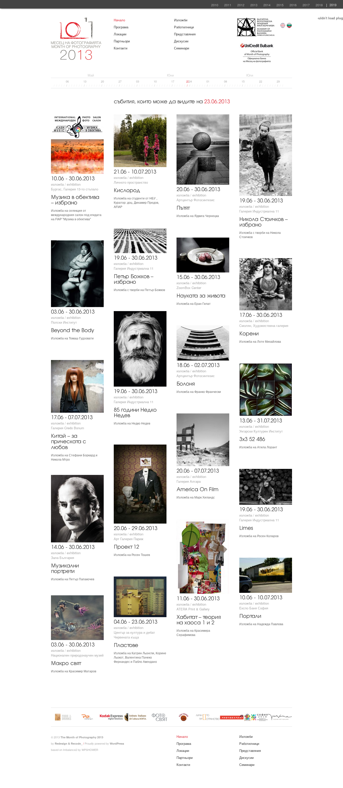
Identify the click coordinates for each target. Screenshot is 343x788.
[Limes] (246, 527)
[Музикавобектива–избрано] (76, 199)
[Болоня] (186, 383)
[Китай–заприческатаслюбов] (69, 441)
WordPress (117, 743)
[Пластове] (126, 644)
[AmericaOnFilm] (197, 488)
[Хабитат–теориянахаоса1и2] (199, 619)
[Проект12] (126, 546)
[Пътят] (183, 207)
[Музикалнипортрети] (65, 567)
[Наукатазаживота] (201, 295)
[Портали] (250, 615)
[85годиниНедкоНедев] (136, 411)
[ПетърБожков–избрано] (134, 278)
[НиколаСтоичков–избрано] (264, 221)
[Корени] (249, 332)
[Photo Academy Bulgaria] (255, 34)
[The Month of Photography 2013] (76, 57)
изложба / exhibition (66, 184)
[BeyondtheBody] (72, 329)
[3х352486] (252, 438)
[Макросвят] (66, 662)
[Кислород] (127, 189)
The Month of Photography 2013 (82, 737)
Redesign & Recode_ (68, 743)
